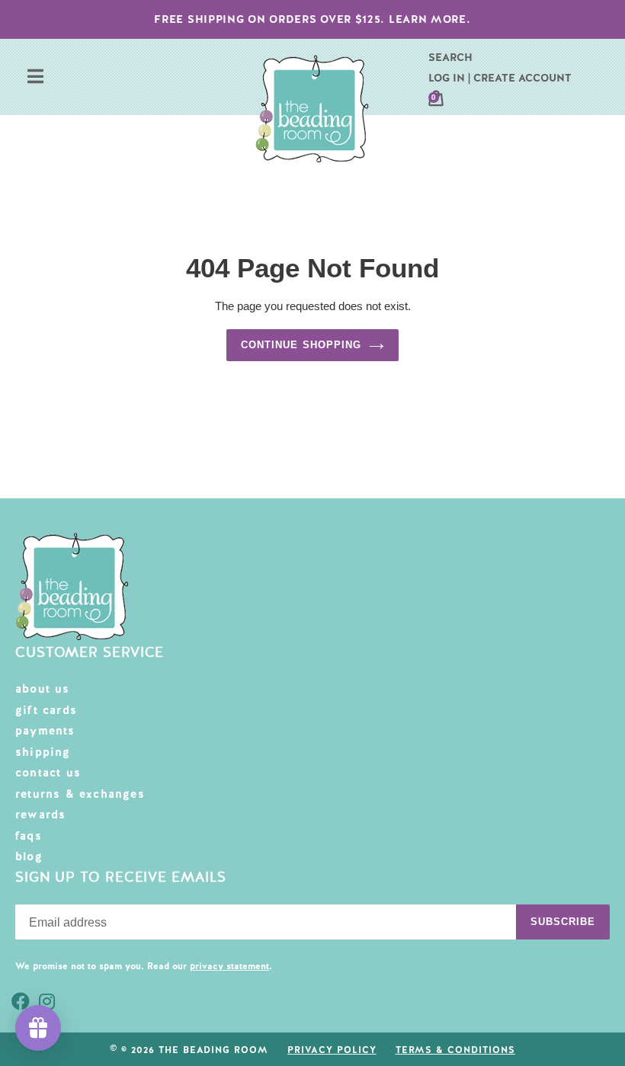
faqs (28, 836)
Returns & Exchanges (80, 794)
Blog (29, 856)
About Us (42, 688)
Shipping (43, 752)
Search (450, 57)
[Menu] (35, 78)
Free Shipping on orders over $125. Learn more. (312, 19)
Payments (45, 730)
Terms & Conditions (455, 1050)
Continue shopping (301, 345)
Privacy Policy (331, 1050)
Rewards (40, 814)
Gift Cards (46, 710)
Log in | (449, 78)
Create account (522, 78)
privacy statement (229, 966)
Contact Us (48, 772)
